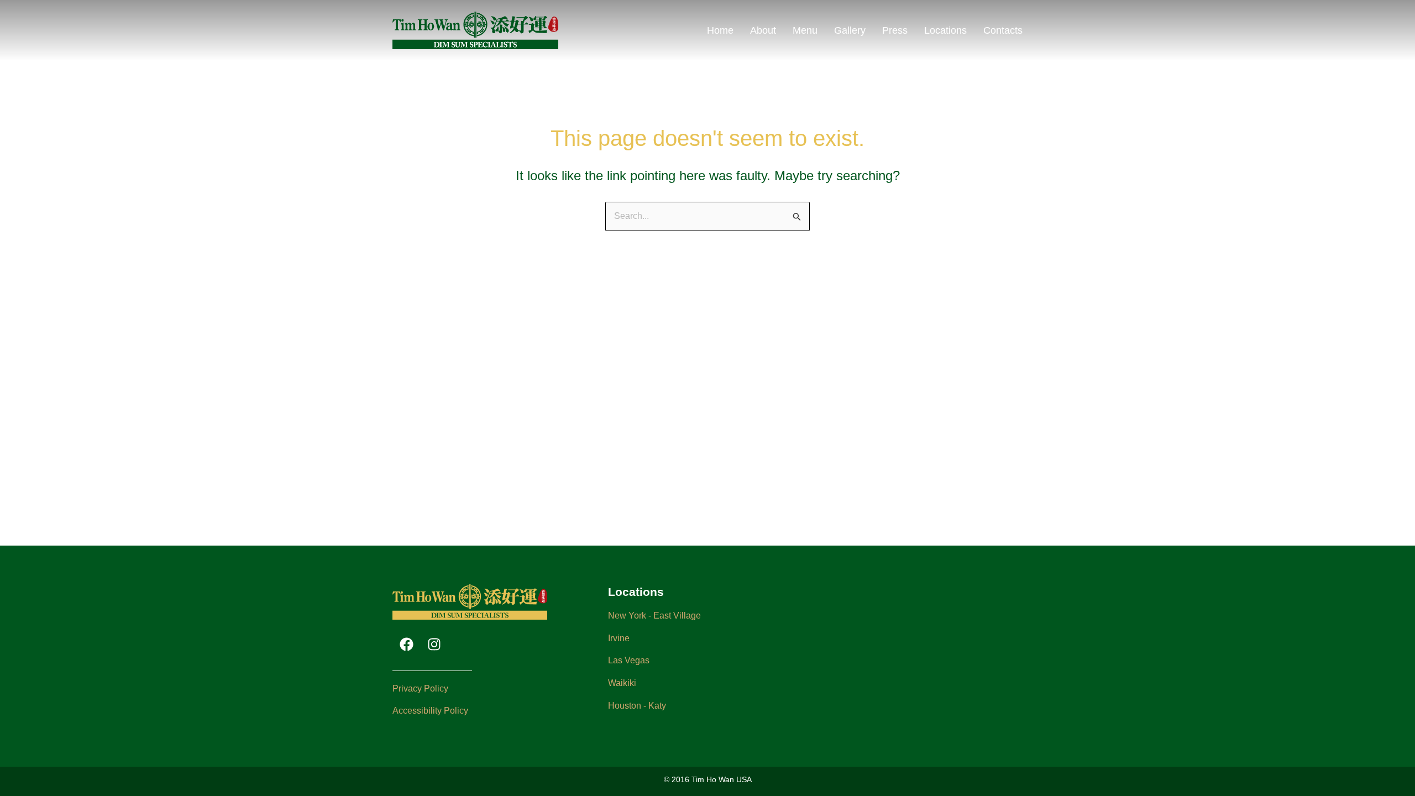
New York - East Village (654, 615)
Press (895, 30)
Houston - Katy (637, 705)
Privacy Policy (420, 688)
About (763, 30)
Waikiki (622, 683)
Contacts (1003, 30)
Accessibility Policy (430, 710)
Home (720, 30)
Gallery (850, 30)
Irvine (619, 638)
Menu (805, 30)
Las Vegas (628, 660)
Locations (945, 30)
